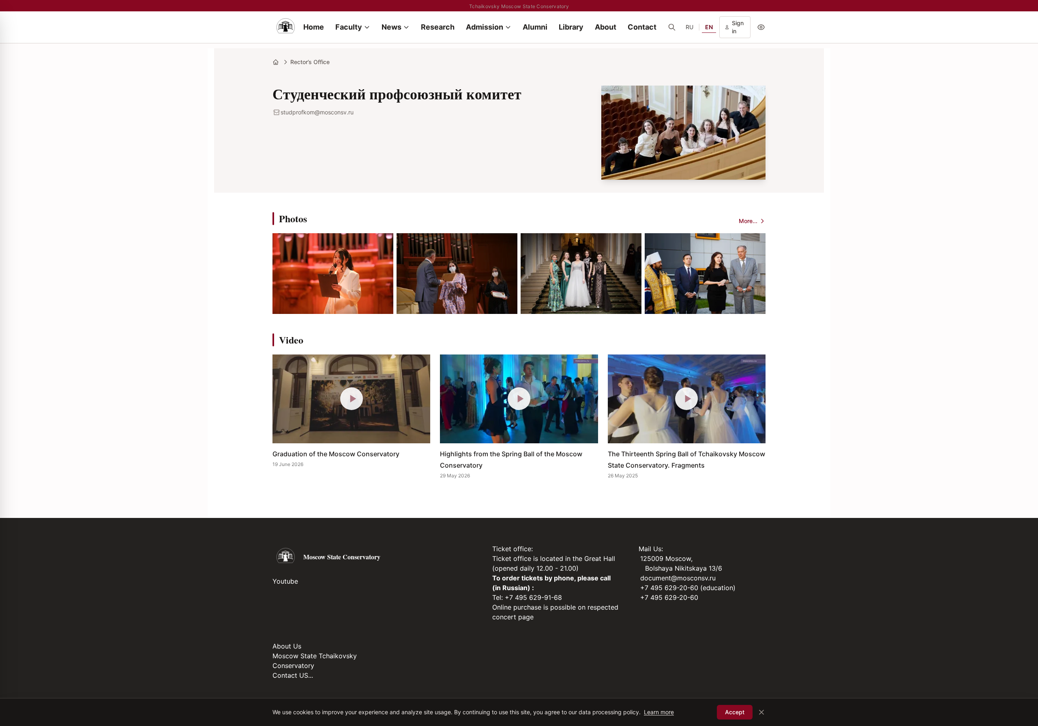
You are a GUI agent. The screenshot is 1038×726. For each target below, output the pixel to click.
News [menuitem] (391, 27)
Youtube (285, 581)
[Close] (761, 712)
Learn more (659, 712)
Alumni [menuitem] (535, 27)
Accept (734, 712)
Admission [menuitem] (484, 27)
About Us (286, 646)
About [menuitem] (605, 27)
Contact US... (292, 675)
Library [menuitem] (571, 27)
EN (709, 27)
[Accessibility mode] (761, 27)
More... (748, 220)
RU (689, 27)
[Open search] (672, 27)
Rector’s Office (310, 61)
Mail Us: (651, 549)
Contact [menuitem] (642, 27)
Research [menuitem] (438, 27)
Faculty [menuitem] (348, 27)
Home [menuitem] (313, 27)
